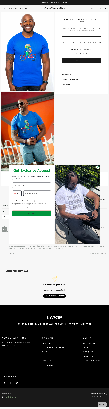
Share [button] (13, 253)
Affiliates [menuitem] (48, 365)
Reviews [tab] (6, 206)
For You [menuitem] (47, 338)
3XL (94, 42)
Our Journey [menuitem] (90, 343)
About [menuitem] (87, 338)
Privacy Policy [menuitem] (91, 356)
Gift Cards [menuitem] (89, 352)
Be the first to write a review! (54, 296)
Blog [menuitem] (44, 352)
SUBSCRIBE (31, 213)
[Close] (97, 167)
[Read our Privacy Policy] (50, 204)
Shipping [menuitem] (46, 343)
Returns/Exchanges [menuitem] (53, 348)
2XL (89, 42)
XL (84, 42)
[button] (102, 253)
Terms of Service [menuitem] (92, 361)
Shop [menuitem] (85, 348)
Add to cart (81, 60)
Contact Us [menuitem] (48, 361)
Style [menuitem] (45, 356)
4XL (99, 42)
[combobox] (17, 193)
